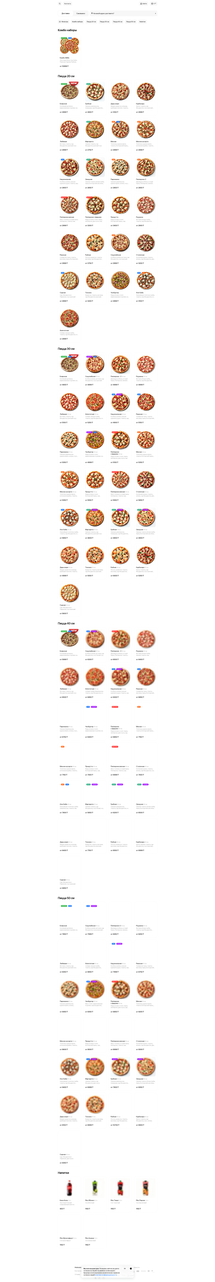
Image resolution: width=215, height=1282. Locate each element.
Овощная (88, 179)
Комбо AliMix (64, 58)
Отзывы (77, 1274)
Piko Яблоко (91, 1200)
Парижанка (115, 179)
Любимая (63, 141)
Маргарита (89, 141)
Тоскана (88, 293)
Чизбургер (115, 293)
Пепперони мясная (67, 217)
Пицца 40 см (117, 22)
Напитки (142, 22)
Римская (63, 255)
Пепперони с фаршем (93, 217)
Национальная (65, 179)
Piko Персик (142, 1200)
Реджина (139, 217)
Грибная (88, 104)
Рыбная (88, 255)
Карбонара (140, 104)
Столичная (140, 255)
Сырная (63, 293)
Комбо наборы (77, 22)
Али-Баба (139, 293)
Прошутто (114, 217)
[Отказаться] (131, 1268)
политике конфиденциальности (106, 1275)
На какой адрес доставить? (103, 13)
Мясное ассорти (142, 141)
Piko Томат (116, 1200)
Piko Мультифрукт (68, 1238)
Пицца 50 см (130, 22)
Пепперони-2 (141, 179)
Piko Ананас (91, 1238)
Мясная (113, 141)
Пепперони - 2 (118, 376)
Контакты (78, 1271)
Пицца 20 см (91, 22)
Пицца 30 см (104, 22)
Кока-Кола (65, 1200)
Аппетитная (64, 330)
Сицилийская (116, 255)
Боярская (63, 104)
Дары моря (115, 104)
